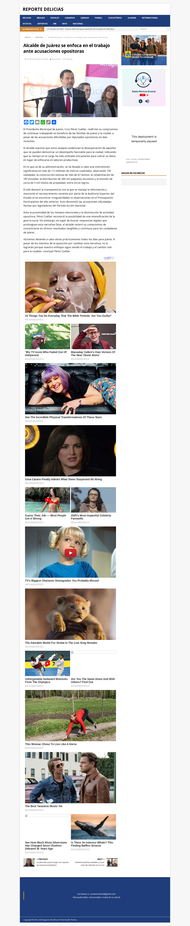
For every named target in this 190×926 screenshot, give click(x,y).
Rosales (54, 17)
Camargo (70, 17)
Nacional (78, 23)
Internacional (150, 17)
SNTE (64, 23)
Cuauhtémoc (115, 17)
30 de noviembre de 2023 (37, 59)
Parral (98, 17)
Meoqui (41, 17)
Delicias (27, 17)
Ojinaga (85, 17)
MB (54, 23)
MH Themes (72, 920)
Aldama (132, 17)
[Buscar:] (153, 29)
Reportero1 (56, 59)
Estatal (27, 23)
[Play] (140, 101)
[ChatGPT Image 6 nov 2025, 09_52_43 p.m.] (144, 63)
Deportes (42, 23)
